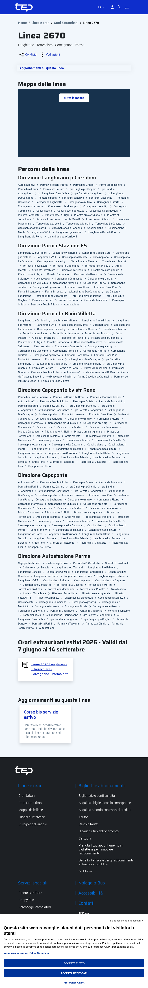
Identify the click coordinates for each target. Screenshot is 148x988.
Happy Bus (26, 900)
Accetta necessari (74, 973)
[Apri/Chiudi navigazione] (127, 7)
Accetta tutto (74, 963)
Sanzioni (85, 838)
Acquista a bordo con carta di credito (104, 810)
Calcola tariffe (89, 824)
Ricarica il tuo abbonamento (99, 831)
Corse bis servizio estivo (41, 715)
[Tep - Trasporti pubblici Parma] (24, 770)
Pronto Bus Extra (30, 893)
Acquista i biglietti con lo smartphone (105, 803)
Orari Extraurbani (66, 22)
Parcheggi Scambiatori (34, 907)
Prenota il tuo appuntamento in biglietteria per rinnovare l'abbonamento (101, 849)
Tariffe (83, 817)
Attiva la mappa (74, 98)
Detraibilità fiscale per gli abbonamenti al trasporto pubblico (106, 862)
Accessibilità (90, 893)
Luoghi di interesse (31, 817)
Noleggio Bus (91, 883)
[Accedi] (112, 7)
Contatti (86, 903)
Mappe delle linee (30, 810)
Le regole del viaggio (32, 824)
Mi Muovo (86, 871)
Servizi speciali (32, 883)
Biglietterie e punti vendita (97, 796)
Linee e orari (40, 22)
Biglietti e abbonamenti (101, 785)
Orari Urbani (26, 796)
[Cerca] (119, 7)
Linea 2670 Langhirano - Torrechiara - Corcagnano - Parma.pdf (49, 669)
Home (22, 22)
